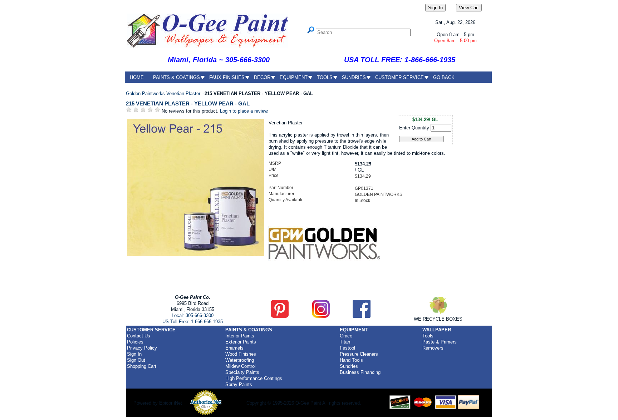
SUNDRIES (354, 77)
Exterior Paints (240, 342)
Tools (427, 336)
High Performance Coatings (253, 378)
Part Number (281, 187)
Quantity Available (286, 199)
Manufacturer (281, 193)
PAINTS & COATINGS (176, 77)
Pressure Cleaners (359, 354)
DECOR (262, 77)
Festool (347, 348)
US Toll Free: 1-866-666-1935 (192, 321)
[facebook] (362, 316)
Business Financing (360, 372)
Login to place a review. (244, 111)
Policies (135, 342)
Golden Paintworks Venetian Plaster (164, 93)
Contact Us (138, 336)
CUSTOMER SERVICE (399, 77)
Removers (432, 348)
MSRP (275, 163)
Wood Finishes (240, 354)
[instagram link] (321, 316)
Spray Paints (238, 384)
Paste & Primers (439, 342)
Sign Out (136, 360)
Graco (346, 336)
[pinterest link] (280, 316)
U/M (272, 169)
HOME (137, 77)
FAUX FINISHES (227, 77)
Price (274, 175)
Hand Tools (351, 360)
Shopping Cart (141, 366)
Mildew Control (240, 366)
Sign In (134, 354)
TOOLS (325, 77)
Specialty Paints (242, 372)
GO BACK (444, 77)
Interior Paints (239, 336)
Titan (345, 342)
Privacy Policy (142, 348)
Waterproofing (239, 360)
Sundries (349, 366)
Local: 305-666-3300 (193, 315)
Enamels (234, 348)
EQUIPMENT (294, 77)
